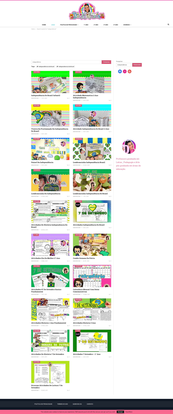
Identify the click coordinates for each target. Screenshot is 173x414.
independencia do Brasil (66, 66)
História (36, 72)
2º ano (96, 25)
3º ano (106, 25)
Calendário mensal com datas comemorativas (86, 290)
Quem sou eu (77, 404)
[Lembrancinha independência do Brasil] (92, 180)
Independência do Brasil (46, 66)
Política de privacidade (68, 25)
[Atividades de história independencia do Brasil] (50, 211)
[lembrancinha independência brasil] (92, 149)
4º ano (116, 25)
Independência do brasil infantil (45, 95)
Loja (53, 25)
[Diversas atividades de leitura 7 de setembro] (50, 372)
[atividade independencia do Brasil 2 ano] (92, 115)
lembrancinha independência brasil (89, 162)
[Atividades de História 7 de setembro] (50, 341)
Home (44, 25)
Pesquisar (119, 61)
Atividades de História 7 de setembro (47, 354)
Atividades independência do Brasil (89, 225)
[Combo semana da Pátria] (92, 245)
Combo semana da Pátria (84, 258)
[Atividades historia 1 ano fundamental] (50, 309)
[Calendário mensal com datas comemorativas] (92, 276)
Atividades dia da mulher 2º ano (45, 258)
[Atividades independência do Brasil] (92, 211)
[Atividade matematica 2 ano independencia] (92, 82)
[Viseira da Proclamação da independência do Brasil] (50, 115)
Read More (128, 412)
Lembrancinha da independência (45, 193)
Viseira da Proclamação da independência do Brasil (49, 130)
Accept (120, 412)
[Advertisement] (86, 45)
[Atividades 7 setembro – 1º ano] (92, 341)
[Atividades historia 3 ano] (92, 309)
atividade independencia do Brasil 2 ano (91, 129)
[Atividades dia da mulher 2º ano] (50, 245)
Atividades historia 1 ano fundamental (48, 323)
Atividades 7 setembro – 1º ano (86, 354)
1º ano (86, 25)
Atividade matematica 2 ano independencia (85, 96)
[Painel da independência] (50, 149)
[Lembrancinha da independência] (50, 180)
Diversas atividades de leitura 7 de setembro (47, 386)
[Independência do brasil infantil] (50, 82)
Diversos (126, 25)
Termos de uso (62, 404)
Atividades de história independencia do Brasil (49, 226)
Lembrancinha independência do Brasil (90, 193)
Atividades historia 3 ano (84, 323)
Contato (90, 404)
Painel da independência (42, 162)
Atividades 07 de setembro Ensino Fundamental (46, 290)
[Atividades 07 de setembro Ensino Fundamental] (50, 276)
